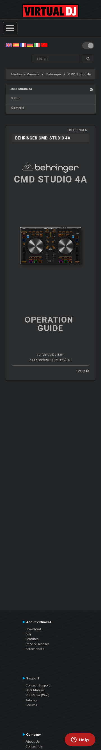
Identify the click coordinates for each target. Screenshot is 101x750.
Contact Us (34, 746)
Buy (28, 634)
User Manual (35, 690)
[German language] (30, 45)
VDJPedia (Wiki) (37, 695)
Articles (31, 700)
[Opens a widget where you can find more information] (80, 740)
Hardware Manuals (25, 74)
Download (33, 629)
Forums (31, 705)
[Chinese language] (44, 45)
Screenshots (35, 649)
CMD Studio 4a (79, 74)
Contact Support (38, 685)
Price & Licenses (37, 644)
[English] (9, 45)
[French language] (23, 45)
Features (32, 639)
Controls (17, 108)
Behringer (53, 74)
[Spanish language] (16, 45)
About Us (33, 742)
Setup (15, 98)
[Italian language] (37, 45)
